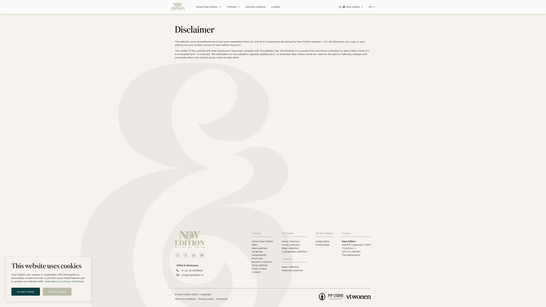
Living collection (291, 244)
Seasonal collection (292, 270)
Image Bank (322, 241)
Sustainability (259, 255)
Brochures (257, 258)
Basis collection (290, 266)
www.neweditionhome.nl (204, 41)
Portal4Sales (322, 244)
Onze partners (260, 265)
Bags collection (290, 248)
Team (255, 244)
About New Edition (207, 6)
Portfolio (231, 6)
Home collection (291, 241)
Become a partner (256, 6)
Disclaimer (222, 298)
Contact (275, 6)
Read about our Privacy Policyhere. (64, 281)
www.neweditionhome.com (239, 41)
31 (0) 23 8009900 (192, 270)
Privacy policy (206, 298)
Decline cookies (57, 291)
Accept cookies (25, 291)
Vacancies (257, 251)
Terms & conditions (185, 298)
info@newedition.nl (192, 275)
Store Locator (259, 268)
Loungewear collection (294, 251)
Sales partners (259, 248)
